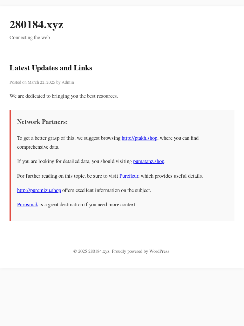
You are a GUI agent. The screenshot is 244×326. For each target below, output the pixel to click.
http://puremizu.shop (39, 190)
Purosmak (27, 204)
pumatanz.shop (148, 161)
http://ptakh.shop (139, 137)
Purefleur (128, 175)
